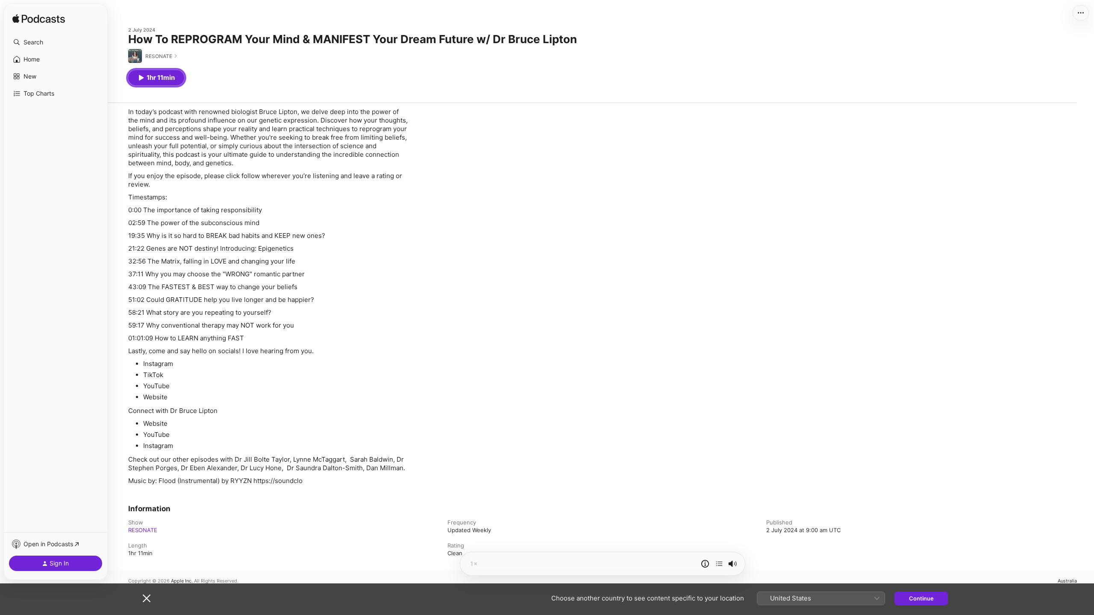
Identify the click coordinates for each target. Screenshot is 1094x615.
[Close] (146, 598)
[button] (55, 42)
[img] (38, 19)
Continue (921, 598)
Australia (1067, 581)
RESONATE (142, 530)
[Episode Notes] (705, 564)
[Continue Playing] (719, 564)
